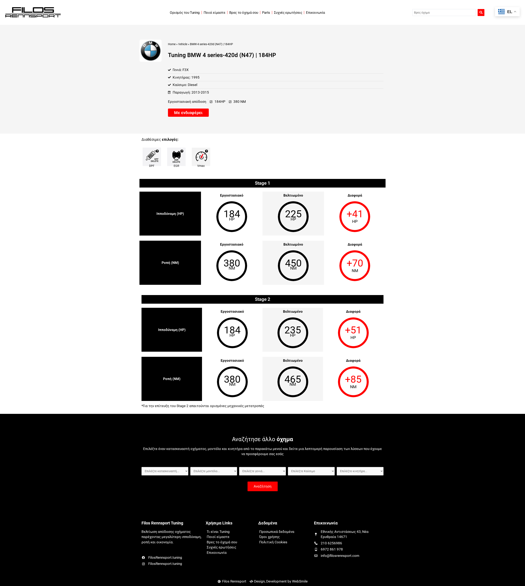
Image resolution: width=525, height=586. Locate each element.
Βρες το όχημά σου (243, 12)
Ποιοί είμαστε (214, 12)
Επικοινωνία (315, 12)
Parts (266, 12)
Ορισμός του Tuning (185, 12)
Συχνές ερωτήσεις (288, 12)
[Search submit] (481, 12)
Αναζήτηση (263, 486)
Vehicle (182, 44)
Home (172, 44)
